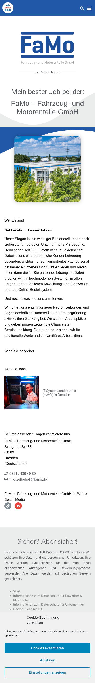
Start (16, 591)
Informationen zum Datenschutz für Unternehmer (48, 604)
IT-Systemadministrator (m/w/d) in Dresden (59, 393)
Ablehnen (47, 660)
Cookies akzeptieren (47, 648)
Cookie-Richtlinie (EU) (28, 609)
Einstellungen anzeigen (47, 672)
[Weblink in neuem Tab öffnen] (7, 505)
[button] (82, 8)
